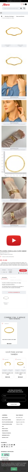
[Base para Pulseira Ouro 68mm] (9, 330)
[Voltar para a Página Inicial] (1, 16)
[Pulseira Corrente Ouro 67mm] (20, 363)
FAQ (3, 426)
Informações (4, 277)
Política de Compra (6, 419)
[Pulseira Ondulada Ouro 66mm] (14, 61)
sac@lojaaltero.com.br (20, 419)
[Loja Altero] (6, 4)
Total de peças (10, 269)
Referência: (2, 252)
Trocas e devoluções (7, 424)
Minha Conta (5, 428)
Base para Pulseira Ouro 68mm (9, 339)
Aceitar (14, 469)
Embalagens (4, 269)
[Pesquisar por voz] (21, 8)
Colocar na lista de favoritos (8, 256)
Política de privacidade (7, 422)
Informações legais (4, 457)
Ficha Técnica (13, 277)
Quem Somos (5, 417)
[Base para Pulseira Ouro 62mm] (7, 363)
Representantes (5, 435)
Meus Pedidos (5, 430)
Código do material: (4, 254)
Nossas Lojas (5, 437)
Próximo (3, 248)
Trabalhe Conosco (6, 433)
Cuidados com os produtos (15, 280)
